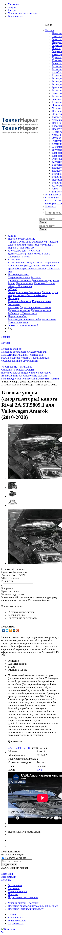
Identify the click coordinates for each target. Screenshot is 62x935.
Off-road (56, 137)
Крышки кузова (32, 253)
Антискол (13, 307)
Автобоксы (39, 262)
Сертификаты (15, 923)
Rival (39, 769)
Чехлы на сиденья (18, 322)
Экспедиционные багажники (24, 292)
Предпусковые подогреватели (25, 378)
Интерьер (13, 298)
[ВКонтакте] (3, 630)
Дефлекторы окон (41, 310)
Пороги (56, 48)
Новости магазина (15, 857)
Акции (12, 235)
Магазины (14, 888)
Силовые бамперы (36, 295)
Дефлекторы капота (19, 310)
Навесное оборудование (21, 238)
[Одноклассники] (10, 630)
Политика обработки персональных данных (33, 905)
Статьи (49, 200)
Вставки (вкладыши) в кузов (29, 255)
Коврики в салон (41, 301)
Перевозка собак (17, 316)
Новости (13, 894)
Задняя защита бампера (39, 244)
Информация (8, 876)
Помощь (6, 879)
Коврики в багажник (19, 301)
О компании (15, 885)
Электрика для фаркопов (33, 241)
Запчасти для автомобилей (23, 325)
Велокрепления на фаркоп (31, 268)
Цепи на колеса (24, 283)
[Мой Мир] (14, 630)
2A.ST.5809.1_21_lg (19, 748)
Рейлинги (13, 313)
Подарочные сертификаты (23, 897)
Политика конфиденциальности (26, 908)
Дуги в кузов (15, 253)
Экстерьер (14, 304)
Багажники (14, 259)
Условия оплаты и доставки (23, 903)
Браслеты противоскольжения (24, 279)
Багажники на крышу (20, 262)
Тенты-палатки (50, 378)
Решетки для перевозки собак (24, 319)
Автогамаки (49, 319)
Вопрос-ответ (15, 917)
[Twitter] (7, 630)
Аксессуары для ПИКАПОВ (24, 250)
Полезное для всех (18, 274)
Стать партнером (17, 891)
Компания (7, 873)
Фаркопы (13, 241)
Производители (17, 920)
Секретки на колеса (19, 277)
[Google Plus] (17, 630)
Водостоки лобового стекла (35, 307)
